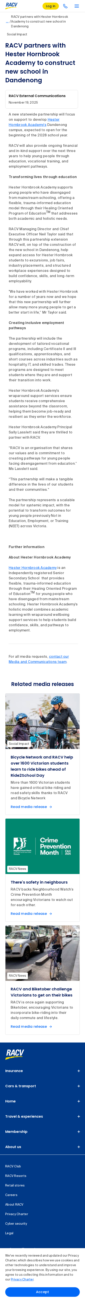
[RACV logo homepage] (11, 6)
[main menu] (77, 6)
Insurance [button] (14, 1070)
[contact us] (65, 6)
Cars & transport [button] (20, 1086)
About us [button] (13, 1146)
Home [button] (10, 1101)
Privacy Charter (22, 1279)
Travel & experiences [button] (24, 1116)
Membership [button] (16, 1131)
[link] (19, 1054)
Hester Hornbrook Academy (32, 568)
